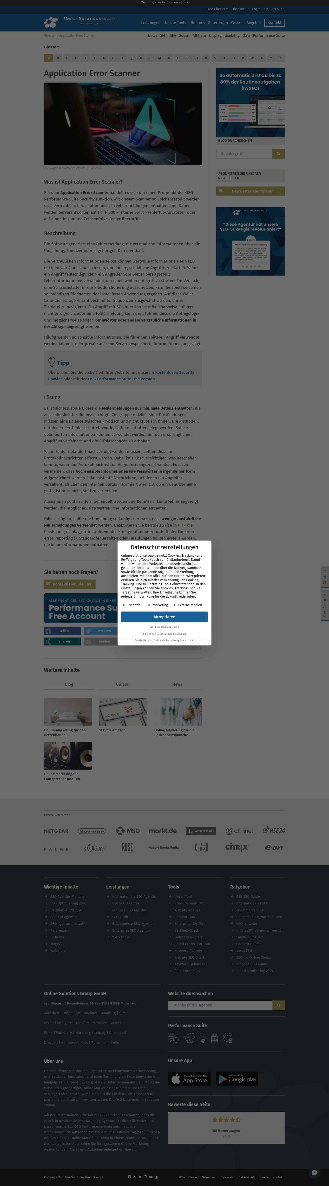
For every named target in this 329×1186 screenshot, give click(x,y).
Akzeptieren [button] (164, 616)
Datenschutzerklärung (166, 640)
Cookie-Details (143, 640)
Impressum (188, 640)
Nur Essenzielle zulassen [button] (164, 626)
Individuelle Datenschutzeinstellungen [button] (164, 633)
